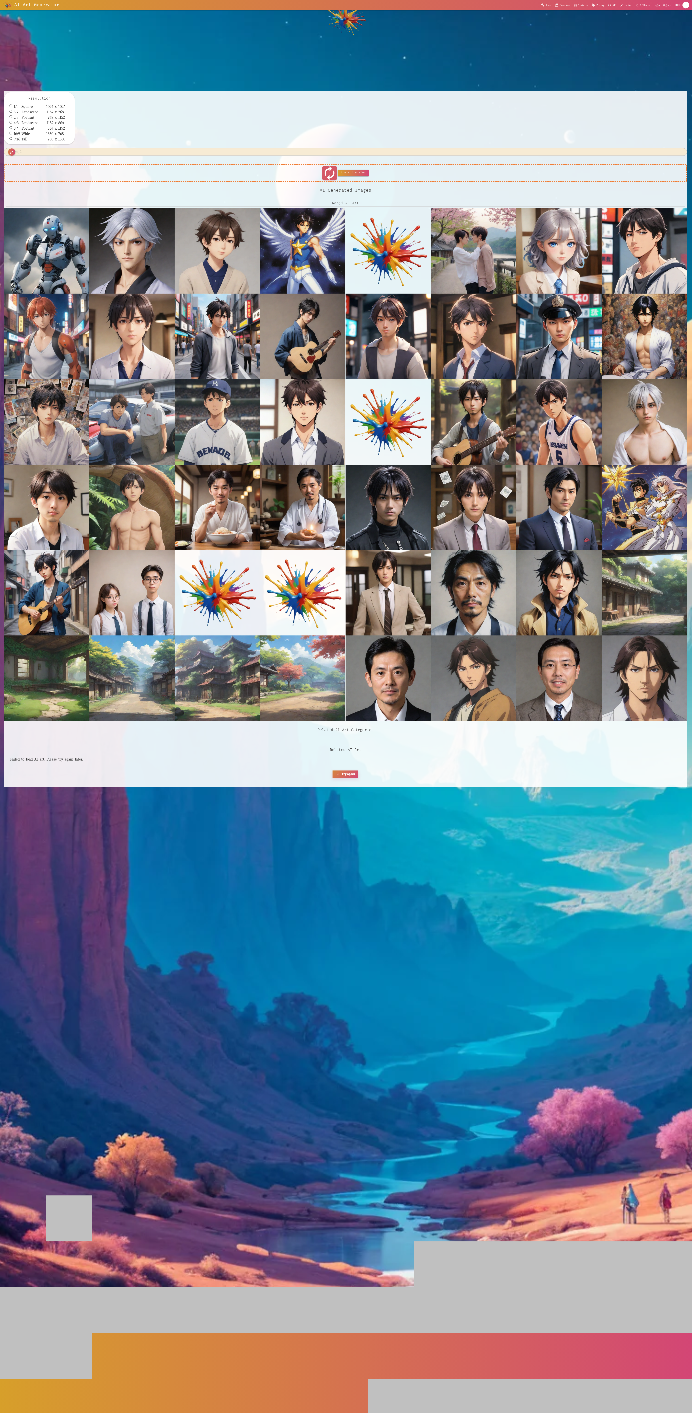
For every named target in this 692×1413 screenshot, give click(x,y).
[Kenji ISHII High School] (217, 422)
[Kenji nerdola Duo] (132, 592)
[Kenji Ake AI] (132, 336)
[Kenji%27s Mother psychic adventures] (302, 592)
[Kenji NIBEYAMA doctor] (302, 507)
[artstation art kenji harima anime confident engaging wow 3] (644, 678)
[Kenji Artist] (388, 336)
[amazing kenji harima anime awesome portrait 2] (559, 592)
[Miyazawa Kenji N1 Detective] (388, 592)
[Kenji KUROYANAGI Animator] (46, 507)
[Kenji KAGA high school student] (559, 422)
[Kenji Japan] (473, 422)
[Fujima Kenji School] (559, 251)
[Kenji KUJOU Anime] (644, 422)
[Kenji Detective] (559, 336)
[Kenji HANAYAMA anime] (644, 336)
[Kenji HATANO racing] (132, 422)
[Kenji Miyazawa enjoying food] (217, 507)
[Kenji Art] (302, 336)
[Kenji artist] (46, 592)
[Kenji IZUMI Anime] (302, 422)
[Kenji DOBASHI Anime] (473, 336)
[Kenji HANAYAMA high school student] (46, 422)
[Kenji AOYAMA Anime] (644, 251)
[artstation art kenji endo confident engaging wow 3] (559, 678)
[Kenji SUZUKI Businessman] (559, 507)
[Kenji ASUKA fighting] (46, 336)
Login (657, 5)
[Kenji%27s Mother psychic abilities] (217, 592)
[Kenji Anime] (217, 336)
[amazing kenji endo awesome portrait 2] (473, 592)
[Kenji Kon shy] (132, 507)
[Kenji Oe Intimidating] (388, 507)
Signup (667, 5)
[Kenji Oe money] (473, 507)
